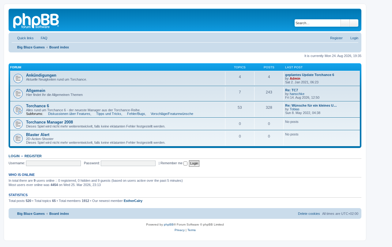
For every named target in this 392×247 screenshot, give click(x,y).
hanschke (297, 94)
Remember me (171, 163)
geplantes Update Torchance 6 (309, 75)
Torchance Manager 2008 (49, 122)
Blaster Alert (37, 134)
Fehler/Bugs (136, 114)
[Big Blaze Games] (36, 20)
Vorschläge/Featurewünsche (172, 114)
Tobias (295, 109)
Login (14, 156)
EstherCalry (133, 201)
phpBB (169, 224)
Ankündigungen (41, 75)
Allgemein (35, 90)
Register (33, 156)
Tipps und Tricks (108, 114)
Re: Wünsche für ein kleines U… (311, 105)
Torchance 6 (37, 106)
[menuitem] (41, 38)
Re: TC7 (291, 90)
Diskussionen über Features (69, 114)
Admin (295, 78)
